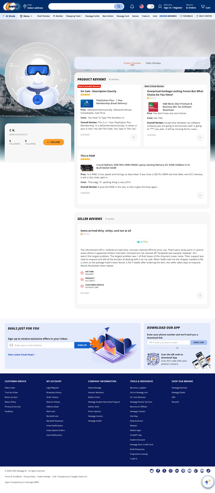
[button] (33, 6)
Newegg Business (179, 387)
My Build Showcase (54, 420)
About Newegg (94, 387)
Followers (14, 144)
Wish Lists (50, 411)
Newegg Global (178, 392)
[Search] (118, 6)
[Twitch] (195, 470)
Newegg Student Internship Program (104, 402)
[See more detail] (134, 137)
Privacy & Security (12, 406)
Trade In (133, 458)
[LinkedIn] (177, 470)
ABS (173, 397)
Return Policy (10, 402)
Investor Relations (96, 392)
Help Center (10, 387)
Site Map (134, 416)
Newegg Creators (137, 411)
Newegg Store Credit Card (141, 444)
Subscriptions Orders (55, 430)
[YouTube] (189, 470)
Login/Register (52, 387)
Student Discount (137, 439)
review (110, 218)
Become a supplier (138, 387)
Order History (52, 397)
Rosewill (175, 402)
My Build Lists (52, 416)
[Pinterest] (183, 470)
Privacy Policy (29, 476)
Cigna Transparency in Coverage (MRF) (22, 482)
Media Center (94, 397)
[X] (164, 470)
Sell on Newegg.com (139, 392)
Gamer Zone (93, 406)
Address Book (52, 406)
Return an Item (11, 397)
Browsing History (53, 392)
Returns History (53, 402)
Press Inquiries (94, 411)
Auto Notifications (54, 435)
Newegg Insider (95, 420)
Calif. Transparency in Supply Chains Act (69, 476)
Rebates (133, 425)
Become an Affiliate (138, 406)
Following (30, 144)
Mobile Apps (135, 430)
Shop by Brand (136, 420)
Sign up (82, 345)
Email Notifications (54, 425)
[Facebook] (158, 470)
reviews (115, 79)
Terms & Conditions (13, 476)
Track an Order (11, 392)
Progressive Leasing (139, 454)
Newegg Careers (95, 416)
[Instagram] (170, 470)
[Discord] (202, 470)
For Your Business (138, 397)
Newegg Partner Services (141, 402)
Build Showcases (137, 449)
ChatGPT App (136, 435)
